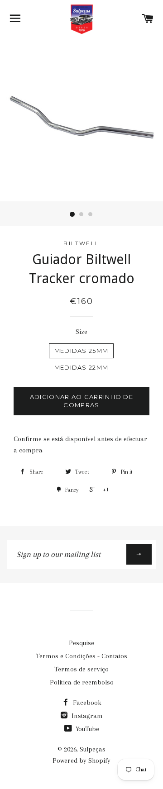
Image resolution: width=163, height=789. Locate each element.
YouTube (86, 729)
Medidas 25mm (81, 350)
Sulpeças (92, 749)
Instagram (86, 716)
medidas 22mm (81, 367)
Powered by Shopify (81, 760)
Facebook (86, 703)
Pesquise (81, 643)
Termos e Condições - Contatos (81, 656)
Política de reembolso (82, 682)
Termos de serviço (81, 669)
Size (81, 332)
